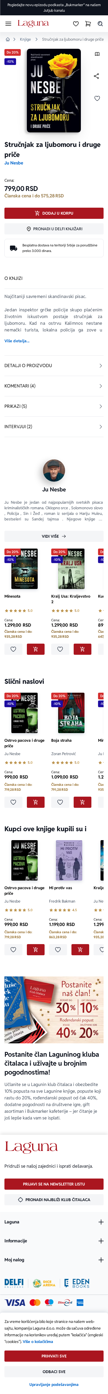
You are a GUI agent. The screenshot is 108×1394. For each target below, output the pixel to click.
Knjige (25, 39)
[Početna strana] (34, 24)
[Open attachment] (97, 55)
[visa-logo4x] (14, 1302)
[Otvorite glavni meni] (8, 24)
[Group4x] (49, 1302)
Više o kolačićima (38, 1341)
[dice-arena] (44, 1283)
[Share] (96, 76)
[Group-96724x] (65, 1302)
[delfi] (14, 1283)
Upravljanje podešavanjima (54, 1384)
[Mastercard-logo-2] (35, 1302)
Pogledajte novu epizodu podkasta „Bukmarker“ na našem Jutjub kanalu (54, 8)
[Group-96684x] (77, 1283)
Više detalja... (16, 340)
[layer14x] (80, 1302)
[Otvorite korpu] (88, 23)
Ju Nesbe (13, 163)
